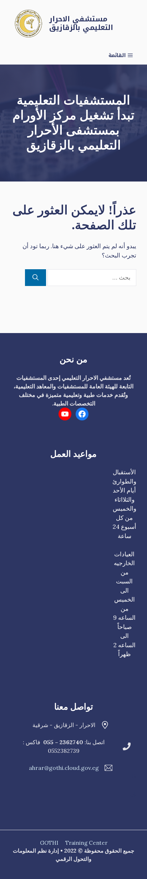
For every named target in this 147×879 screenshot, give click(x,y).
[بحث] (35, 277)
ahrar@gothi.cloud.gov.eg (64, 767)
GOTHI (49, 842)
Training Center (86, 842)
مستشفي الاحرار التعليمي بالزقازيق (81, 23)
